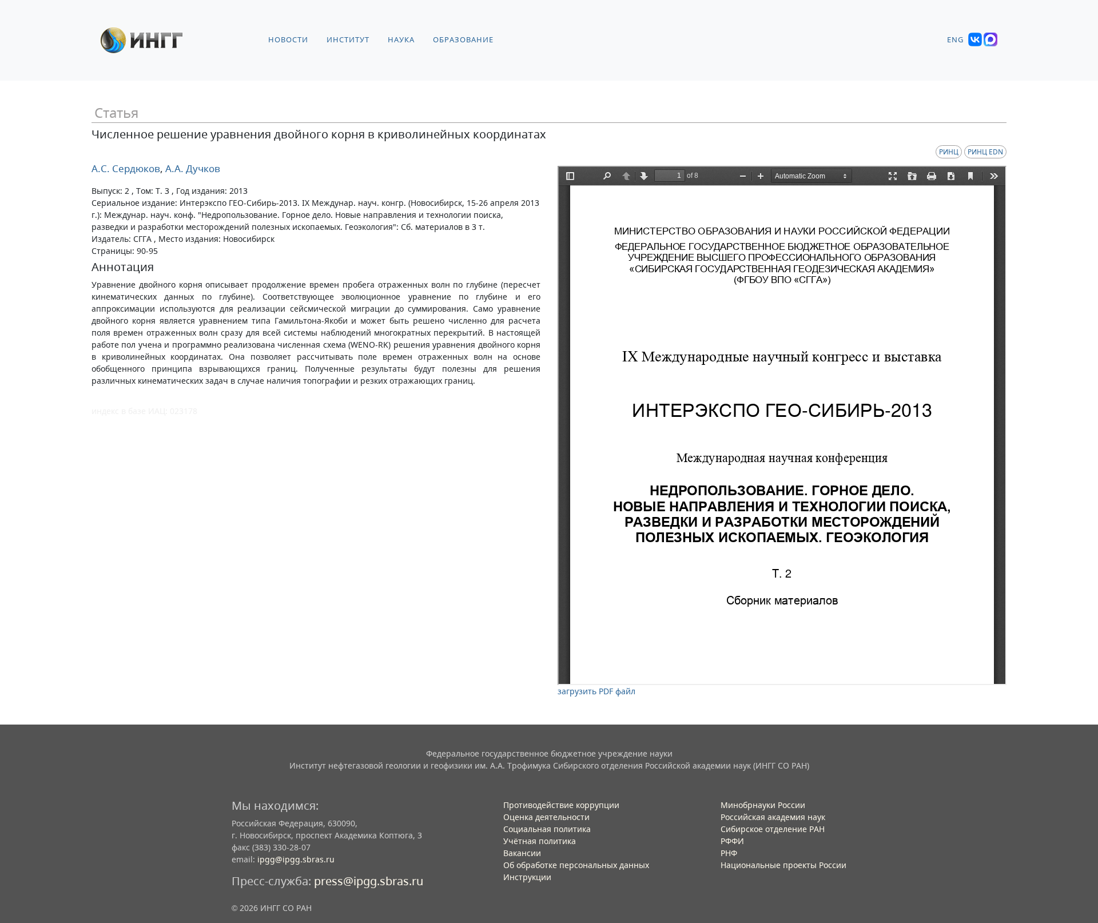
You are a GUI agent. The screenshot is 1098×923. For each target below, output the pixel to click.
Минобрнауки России (763, 804)
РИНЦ (948, 152)
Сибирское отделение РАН (773, 828)
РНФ (729, 853)
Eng (955, 40)
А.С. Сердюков (126, 168)
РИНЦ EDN (985, 152)
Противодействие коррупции (561, 804)
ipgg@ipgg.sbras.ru (296, 859)
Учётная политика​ (539, 841)
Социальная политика (547, 828)
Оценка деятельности (546, 816)
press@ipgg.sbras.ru (368, 881)
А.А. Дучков (191, 168)
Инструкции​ (527, 877)
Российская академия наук (773, 816)
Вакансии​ (522, 853)
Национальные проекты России (783, 865)
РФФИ (732, 841)
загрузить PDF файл (596, 691)
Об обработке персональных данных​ (576, 865)
